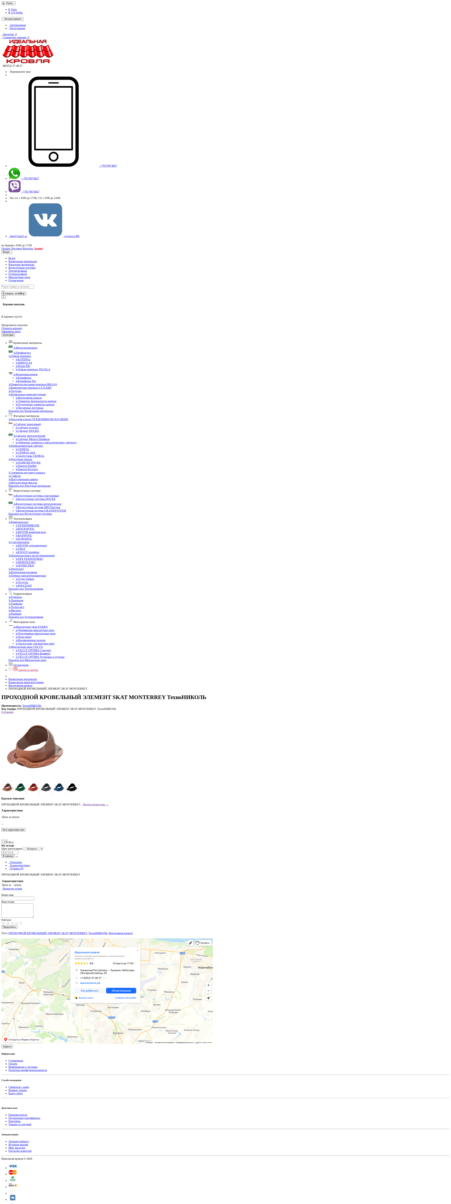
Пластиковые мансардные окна (35, 633)
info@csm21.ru (17, 236)
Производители (17, 1114)
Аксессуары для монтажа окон (35, 643)
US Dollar (15, 12)
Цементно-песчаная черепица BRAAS (32, 384)
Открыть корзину (11, 328)
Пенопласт (16, 568)
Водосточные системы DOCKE (36, 499)
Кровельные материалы (22, 261)
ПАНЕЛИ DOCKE (28, 462)
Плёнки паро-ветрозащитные (27, 575)
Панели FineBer (26, 465)
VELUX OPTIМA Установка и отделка (40, 656)
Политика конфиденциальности (27, 1070)
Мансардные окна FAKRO (30, 626)
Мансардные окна (19, 277)
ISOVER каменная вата (31, 532)
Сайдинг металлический (29, 435)
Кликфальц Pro (26, 381)
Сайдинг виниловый (27, 424)
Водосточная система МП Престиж (38, 507)
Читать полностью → (96, 804)
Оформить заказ (11, 331)
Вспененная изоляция (22, 572)
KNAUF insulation (27, 552)
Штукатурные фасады (22, 482)
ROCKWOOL (25, 528)
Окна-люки (24, 636)
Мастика (14, 610)
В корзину (8, 856)
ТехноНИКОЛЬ (31, 705)
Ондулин (15, 391)
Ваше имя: (7, 894)
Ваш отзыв (7, 901)
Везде (11, 258)
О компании (15, 1060)
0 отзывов (7, 712)
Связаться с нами (18, 1087)
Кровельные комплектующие (27, 394)
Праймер (14, 613)
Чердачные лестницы (29, 407)
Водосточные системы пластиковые (36, 495)
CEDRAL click (25, 452)
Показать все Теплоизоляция (25, 588)
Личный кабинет (18, 1141)
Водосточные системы (22, 267)
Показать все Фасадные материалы (29, 485)
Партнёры (14, 1121)
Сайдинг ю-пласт (27, 427)
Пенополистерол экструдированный (31, 555)
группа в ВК (71, 236)
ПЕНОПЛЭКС (26, 562)
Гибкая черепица (19, 356)
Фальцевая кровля (25, 374)
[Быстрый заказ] (17, 856)
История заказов (18, 1144)
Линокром (15, 600)
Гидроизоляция (17, 274)
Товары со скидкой (19, 1124)
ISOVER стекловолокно (31, 545)
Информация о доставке (23, 1066)
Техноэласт (16, 607)
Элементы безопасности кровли (36, 401)
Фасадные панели (20, 459)
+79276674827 (108, 165)
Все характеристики (13, 829)
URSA (21, 548)
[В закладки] (2, 840)
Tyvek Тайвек (25, 578)
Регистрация (16, 28)
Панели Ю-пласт (27, 469)
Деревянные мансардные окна (35, 630)
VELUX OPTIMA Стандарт (33, 650)
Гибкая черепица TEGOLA (33, 369)
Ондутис (22, 582)
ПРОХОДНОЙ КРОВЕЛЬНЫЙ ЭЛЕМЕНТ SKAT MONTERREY (47, 933)
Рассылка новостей (20, 1150)
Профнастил (22, 352)
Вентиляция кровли (29, 397)
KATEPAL (23, 359)
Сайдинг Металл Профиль (33, 439)
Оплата (12, 1063)
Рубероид (15, 597)
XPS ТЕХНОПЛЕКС (29, 558)
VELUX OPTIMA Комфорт (33, 653)
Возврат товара (17, 1090)
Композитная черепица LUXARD (29, 387)
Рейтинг (6, 919)
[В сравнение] (6, 840)
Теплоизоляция (17, 270)
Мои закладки (16, 1147)
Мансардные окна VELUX (25, 646)
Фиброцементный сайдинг (25, 445)
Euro (12, 9)
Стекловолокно (18, 542)
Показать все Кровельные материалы (30, 410)
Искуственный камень (23, 479)
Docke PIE (23, 366)
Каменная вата (18, 522)
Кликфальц (23, 377)
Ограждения (15, 280)
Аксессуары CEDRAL (30, 455)
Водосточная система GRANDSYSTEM (41, 510)
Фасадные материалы (21, 264)
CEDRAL (22, 449)
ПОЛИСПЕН (25, 565)
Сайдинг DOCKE (27, 430)
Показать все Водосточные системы (30, 513)
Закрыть (7, 1046)
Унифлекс (15, 603)
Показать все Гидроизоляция (25, 616)
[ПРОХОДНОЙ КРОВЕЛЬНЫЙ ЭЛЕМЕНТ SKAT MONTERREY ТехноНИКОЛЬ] (34, 779)
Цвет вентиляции (12, 848)
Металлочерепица (25, 347)
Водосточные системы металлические (37, 503)
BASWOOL (24, 535)
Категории (8, 335)
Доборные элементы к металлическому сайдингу (46, 442)
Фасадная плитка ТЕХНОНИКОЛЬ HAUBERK (38, 419)
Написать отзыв (11, 888)
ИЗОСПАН (24, 585)
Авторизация (17, 25)
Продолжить (9, 927)
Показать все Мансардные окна (27, 660)
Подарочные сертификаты (24, 1118)
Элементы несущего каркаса (26, 472)
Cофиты (14, 475)
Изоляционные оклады (30, 640)
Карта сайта (15, 1093)
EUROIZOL (24, 538)
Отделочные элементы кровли (35, 404)
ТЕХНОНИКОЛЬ (27, 525)
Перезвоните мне (19, 71)
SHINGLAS (24, 362)
